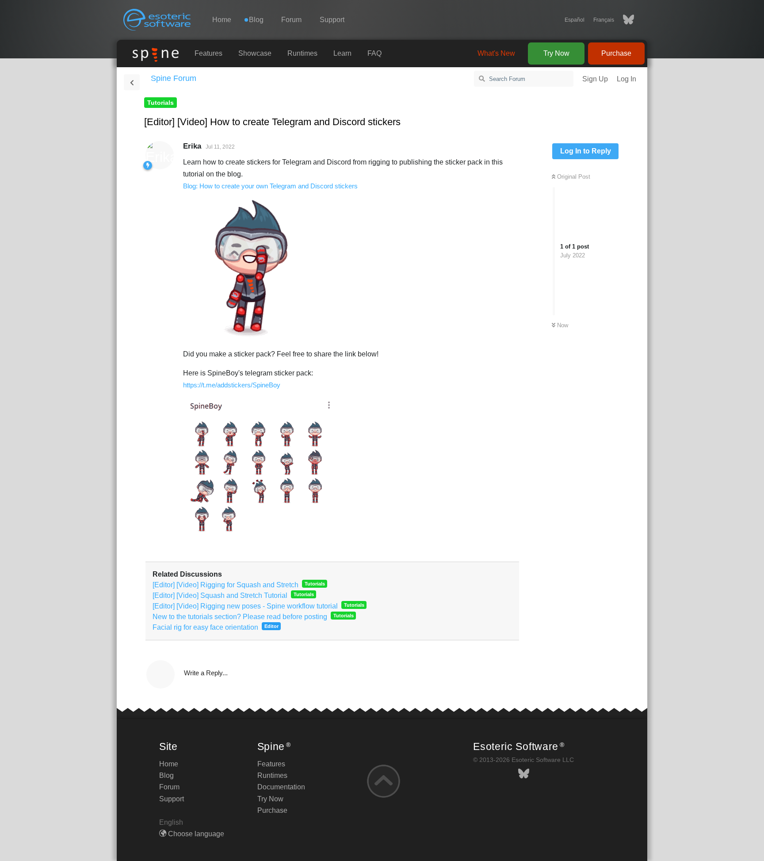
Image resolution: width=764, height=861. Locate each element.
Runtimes (302, 53)
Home (221, 19)
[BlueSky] (624, 20)
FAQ (374, 53)
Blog (166, 775)
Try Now (556, 53)
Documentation (281, 787)
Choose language (195, 834)
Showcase (254, 53)
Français (603, 20)
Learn (342, 53)
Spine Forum (173, 78)
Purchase (616, 53)
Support (332, 19)
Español (574, 20)
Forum (291, 19)
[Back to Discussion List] (132, 82)
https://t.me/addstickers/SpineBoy (231, 385)
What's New (496, 53)
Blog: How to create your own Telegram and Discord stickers (270, 186)
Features (208, 53)
